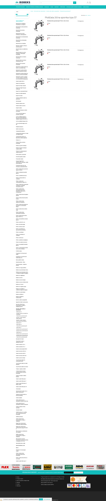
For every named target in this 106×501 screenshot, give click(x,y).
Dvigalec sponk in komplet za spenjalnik (22, 314)
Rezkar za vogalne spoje (21, 286)
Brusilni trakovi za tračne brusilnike (21, 57)
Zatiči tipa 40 (18, 324)
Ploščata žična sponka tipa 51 (22, 329)
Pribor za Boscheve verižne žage (21, 209)
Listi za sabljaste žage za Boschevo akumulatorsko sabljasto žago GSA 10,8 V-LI (21, 117)
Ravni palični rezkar (20, 259)
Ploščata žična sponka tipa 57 (22, 335)
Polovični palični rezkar (21, 156)
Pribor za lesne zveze (20, 226)
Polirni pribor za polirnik (21, 154)
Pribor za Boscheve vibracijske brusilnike (20, 213)
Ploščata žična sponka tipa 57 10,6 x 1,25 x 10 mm (58, 49)
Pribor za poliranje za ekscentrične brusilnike (21, 229)
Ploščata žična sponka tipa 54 (22, 333)
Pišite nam (62, 6)
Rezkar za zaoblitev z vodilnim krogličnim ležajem (21, 289)
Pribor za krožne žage (20, 224)
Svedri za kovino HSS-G (21, 353)
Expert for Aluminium (20, 83)
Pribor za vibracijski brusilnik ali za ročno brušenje (22, 248)
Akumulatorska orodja (20, 443)
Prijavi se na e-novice (69, 472)
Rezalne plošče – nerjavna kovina (21, 265)
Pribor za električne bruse (21, 175)
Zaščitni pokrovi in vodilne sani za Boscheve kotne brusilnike (21, 413)
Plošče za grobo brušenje (21, 145)
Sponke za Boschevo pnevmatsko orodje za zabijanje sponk (20, 305)
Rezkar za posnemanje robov (22, 269)
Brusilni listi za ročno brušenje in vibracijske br (21, 34)
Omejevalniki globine (20, 131)
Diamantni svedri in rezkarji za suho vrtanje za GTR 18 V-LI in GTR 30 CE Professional (22, 78)
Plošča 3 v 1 (18, 140)
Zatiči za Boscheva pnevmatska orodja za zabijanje (20, 420)
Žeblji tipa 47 (18, 322)
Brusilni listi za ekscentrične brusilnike (21, 27)
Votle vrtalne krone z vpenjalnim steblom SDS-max (22, 401)
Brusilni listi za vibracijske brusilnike (21, 41)
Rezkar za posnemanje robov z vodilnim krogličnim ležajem (22, 273)
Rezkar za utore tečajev (21, 279)
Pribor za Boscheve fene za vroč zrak (21, 458)
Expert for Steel (19, 95)
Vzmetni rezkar (19, 409)
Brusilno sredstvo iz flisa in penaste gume (21, 46)
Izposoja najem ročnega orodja (74, 6)
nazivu (89, 15)
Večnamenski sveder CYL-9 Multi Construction (21, 392)
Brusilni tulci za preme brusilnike (20, 64)
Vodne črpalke (19, 397)
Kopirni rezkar (19, 107)
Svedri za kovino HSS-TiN (21, 355)
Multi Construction (20, 128)
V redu (41, 499)
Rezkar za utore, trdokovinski (22, 282)
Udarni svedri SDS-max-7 (21, 461)
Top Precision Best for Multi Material (21, 364)
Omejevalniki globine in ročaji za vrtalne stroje (22, 134)
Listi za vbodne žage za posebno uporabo (21, 114)
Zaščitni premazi (19, 416)
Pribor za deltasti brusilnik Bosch (21, 173)
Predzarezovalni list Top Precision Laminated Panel (21, 166)
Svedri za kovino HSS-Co (21, 351)
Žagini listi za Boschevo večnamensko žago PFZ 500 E (22, 427)
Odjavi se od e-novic (78, 472)
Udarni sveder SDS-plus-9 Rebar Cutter (21, 384)
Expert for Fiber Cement (21, 85)
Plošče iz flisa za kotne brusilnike (20, 143)
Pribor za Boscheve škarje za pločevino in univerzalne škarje (22, 205)
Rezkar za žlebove (19, 294)
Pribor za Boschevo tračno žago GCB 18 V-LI (21, 216)
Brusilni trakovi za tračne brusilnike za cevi (21, 61)
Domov (32, 11)
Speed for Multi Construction (22, 302)
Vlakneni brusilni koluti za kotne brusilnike (21, 395)
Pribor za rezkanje (19, 232)
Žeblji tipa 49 (18, 332)
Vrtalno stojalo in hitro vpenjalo (20, 407)
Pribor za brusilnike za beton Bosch (22, 219)
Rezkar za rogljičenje (20, 275)
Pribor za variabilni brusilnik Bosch (21, 245)
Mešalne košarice (19, 126)
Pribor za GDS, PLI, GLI (20, 222)
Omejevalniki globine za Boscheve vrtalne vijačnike (21, 137)
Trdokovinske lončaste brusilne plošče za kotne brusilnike (21, 372)
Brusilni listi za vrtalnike (21, 43)
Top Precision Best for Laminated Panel (20, 361)
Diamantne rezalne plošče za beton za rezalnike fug (22, 67)
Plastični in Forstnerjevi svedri (21, 450)
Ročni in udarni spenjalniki (21, 299)
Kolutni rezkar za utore (20, 105)
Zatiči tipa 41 (18, 327)
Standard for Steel (20, 338)
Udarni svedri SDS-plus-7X (21, 386)
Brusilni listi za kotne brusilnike (20, 31)
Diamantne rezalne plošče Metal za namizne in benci (21, 71)
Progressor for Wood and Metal (21, 254)
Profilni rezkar (19, 251)
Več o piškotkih (47, 499)
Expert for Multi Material (21, 93)
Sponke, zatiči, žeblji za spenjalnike (20, 309)
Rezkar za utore (19, 277)
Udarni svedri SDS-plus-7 (21, 381)
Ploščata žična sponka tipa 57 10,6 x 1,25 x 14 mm (58, 79)
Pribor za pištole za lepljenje (22, 239)
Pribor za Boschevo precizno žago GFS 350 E (22, 169)
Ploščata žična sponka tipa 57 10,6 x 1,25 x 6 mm (58, 20)
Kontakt (57, 6)
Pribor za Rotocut (19, 237)
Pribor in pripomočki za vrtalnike (21, 178)
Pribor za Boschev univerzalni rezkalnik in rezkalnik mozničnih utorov (22, 185)
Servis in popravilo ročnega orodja (34, 6)
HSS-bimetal (18, 101)
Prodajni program (20, 6)
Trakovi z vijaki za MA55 (21, 368)
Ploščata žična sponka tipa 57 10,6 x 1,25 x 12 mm (58, 64)
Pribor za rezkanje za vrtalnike (20, 235)
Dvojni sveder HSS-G (20, 81)
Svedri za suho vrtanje (20, 357)
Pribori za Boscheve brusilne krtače (22, 198)
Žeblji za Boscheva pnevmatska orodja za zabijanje (20, 435)
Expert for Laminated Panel (21, 91)
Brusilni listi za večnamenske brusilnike (22, 37)
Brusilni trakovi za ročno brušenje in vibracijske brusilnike (21, 53)
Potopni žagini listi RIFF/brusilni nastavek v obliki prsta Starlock (22, 162)
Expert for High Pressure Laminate (21, 88)
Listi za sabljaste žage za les (21, 121)
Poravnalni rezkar (19, 158)
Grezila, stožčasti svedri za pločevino (21, 98)
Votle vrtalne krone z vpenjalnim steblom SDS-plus (22, 404)
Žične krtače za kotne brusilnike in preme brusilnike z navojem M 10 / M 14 (22, 440)
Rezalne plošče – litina (20, 262)
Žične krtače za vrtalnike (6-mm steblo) (21, 432)
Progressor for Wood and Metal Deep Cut (21, 257)
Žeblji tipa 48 (18, 311)
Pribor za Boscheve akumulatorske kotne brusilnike (20, 454)
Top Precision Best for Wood (22, 366)
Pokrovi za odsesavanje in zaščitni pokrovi (21, 152)
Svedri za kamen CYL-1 (20, 346)
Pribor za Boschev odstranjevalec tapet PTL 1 (21, 182)
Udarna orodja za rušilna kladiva (21, 376)
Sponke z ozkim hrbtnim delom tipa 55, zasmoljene (21, 321)
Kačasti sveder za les (20, 103)
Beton (17, 447)
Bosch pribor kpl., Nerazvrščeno (39, 11)
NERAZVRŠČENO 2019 (20, 445)
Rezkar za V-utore (19, 284)
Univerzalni (18, 388)
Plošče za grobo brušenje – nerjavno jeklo (21, 148)
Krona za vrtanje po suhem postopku (21, 111)
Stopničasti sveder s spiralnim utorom (20, 342)
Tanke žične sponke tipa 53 (21, 315)
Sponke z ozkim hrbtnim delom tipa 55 (21, 318)
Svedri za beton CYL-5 (20, 344)
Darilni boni (86, 6)
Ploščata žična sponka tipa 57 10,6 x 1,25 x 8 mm (58, 35)
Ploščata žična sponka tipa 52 (22, 330)
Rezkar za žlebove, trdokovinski (20, 297)
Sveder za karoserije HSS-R (21, 348)
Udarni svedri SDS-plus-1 (21, 378)
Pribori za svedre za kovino (21, 242)
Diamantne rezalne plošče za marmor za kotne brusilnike (22, 74)
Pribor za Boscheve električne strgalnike (20, 202)
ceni (86, 15)
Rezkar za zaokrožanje (20, 292)
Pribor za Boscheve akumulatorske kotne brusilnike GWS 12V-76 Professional (20, 190)
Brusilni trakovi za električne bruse (22, 50)
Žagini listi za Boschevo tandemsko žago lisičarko (21, 424)
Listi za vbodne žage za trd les (21, 124)
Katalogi (47, 6)
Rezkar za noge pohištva (21, 267)
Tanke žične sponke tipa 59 (21, 325)
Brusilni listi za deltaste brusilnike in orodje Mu (20, 24)
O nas (51, 6)
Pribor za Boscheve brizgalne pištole (22, 195)
